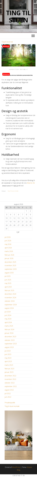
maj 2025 (8, 283)
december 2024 (10, 294)
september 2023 (11, 344)
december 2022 (10, 376)
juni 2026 (8, 241)
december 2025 (10, 262)
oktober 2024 (9, 301)
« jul (17, 232)
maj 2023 (8, 358)
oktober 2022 (9, 383)
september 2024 (11, 305)
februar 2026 (9, 255)
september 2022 (11, 386)
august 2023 (9, 347)
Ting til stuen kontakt (12, 406)
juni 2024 (8, 315)
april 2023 (8, 361)
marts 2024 (9, 326)
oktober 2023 (9, 340)
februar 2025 (9, 290)
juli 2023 (8, 351)
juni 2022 (8, 397)
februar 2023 (9, 368)
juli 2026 (8, 237)
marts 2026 (9, 251)
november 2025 (10, 265)
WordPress (16, 467)
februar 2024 (9, 329)
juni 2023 (8, 354)
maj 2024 (8, 319)
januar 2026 (9, 258)
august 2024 (9, 308)
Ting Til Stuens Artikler (13, 191)
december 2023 (10, 336)
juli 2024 (8, 312)
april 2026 (8, 248)
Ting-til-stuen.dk (7, 42)
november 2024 (10, 297)
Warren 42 (31, 183)
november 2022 (10, 379)
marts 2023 (9, 365)
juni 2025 (8, 280)
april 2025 (8, 287)
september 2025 (11, 269)
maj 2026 (8, 244)
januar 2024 (9, 333)
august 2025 (9, 273)
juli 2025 (8, 276)
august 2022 (9, 390)
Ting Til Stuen (18, 16)
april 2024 (8, 322)
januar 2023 (9, 372)
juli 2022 (8, 393)
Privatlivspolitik (10, 402)
